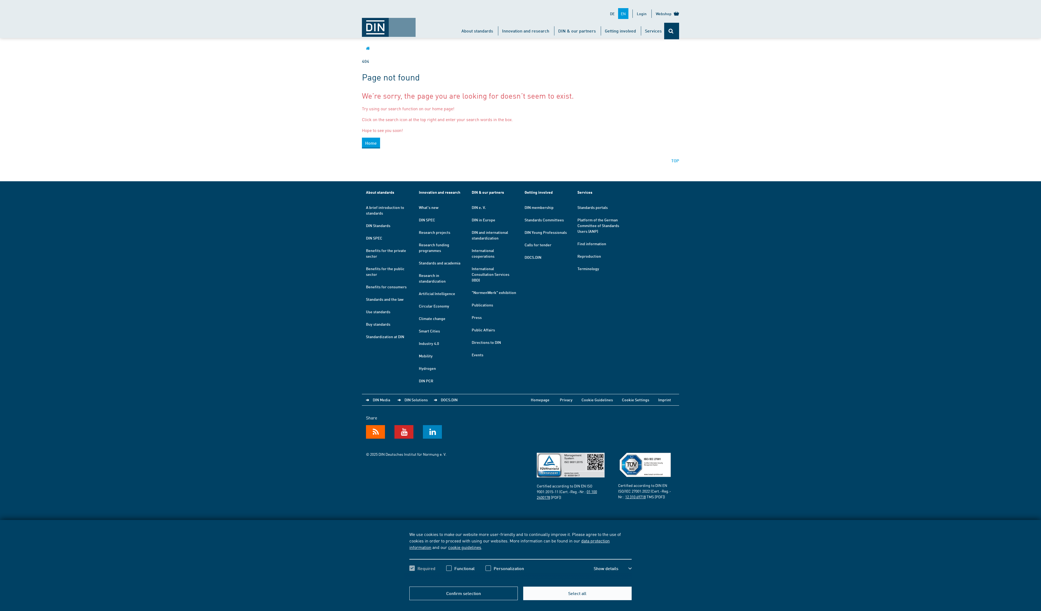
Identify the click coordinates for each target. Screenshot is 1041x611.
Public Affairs (483, 329)
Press (477, 317)
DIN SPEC (374, 237)
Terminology (588, 268)
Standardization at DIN (385, 336)
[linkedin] (432, 432)
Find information (591, 243)
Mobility (426, 355)
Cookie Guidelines (597, 399)
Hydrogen (427, 368)
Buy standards (378, 324)
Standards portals (592, 207)
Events (477, 354)
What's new (428, 207)
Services (653, 30)
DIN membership (539, 207)
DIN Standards (378, 225)
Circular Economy (434, 305)
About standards (477, 30)
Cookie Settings (635, 399)
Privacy (566, 399)
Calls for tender (538, 244)
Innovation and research (525, 30)
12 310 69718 (635, 496)
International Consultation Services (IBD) (490, 274)
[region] (520, 556)
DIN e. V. (479, 207)
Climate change (432, 318)
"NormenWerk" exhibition (494, 292)
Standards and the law (384, 299)
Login (642, 13)
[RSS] (375, 432)
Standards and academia (439, 262)
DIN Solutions (416, 399)
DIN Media (381, 399)
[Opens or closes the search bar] (671, 31)
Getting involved (620, 30)
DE (612, 13)
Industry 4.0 (429, 343)
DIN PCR (426, 380)
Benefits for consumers (386, 286)
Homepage (540, 399)
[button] (613, 568)
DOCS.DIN (533, 257)
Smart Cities (429, 330)
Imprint (664, 399)
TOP (675, 160)
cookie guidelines (464, 547)
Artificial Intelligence (437, 293)
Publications (482, 304)
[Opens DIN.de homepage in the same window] (389, 24)
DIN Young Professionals (546, 232)
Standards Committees (544, 219)
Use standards (378, 311)
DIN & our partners (577, 30)
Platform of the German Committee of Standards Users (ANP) (598, 225)
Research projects (434, 232)
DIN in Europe (483, 219)
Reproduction (589, 256)
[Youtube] (403, 432)
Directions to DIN (486, 342)
